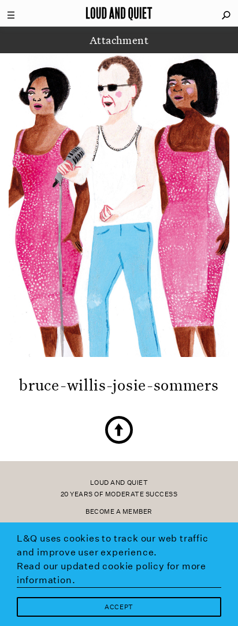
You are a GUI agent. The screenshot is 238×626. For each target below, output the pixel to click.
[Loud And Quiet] (119, 13)
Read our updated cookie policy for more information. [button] (111, 573)
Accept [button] (119, 607)
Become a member (119, 511)
